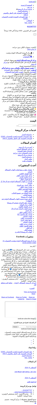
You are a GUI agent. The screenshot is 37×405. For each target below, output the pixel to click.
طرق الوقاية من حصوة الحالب (22, 193)
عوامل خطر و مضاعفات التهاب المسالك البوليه (25, 371)
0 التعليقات (26, 57)
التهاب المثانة (27, 222)
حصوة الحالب (27, 195)
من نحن (29, 7)
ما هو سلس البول (26, 220)
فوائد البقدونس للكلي (25, 189)
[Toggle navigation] (35, 34)
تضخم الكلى (28, 230)
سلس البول (28, 159)
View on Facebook (30, 292)
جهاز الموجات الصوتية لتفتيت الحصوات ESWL (16, 136)
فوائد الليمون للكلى (25, 226)
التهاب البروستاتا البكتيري (23, 232)
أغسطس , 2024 (30, 367)
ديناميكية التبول (23, 11)
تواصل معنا (28, 22)
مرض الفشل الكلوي (25, 207)
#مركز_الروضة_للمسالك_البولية (25, 283)
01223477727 (31, 26)
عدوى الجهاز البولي (25, 177)
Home (30, 38)
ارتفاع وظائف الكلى (25, 212)
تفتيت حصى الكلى (26, 187)
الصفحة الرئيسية (26, 5)
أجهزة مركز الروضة (25, 147)
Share (33, 294)
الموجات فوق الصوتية (25, 151)
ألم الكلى (29, 228)
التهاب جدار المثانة (26, 205)
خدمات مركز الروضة (25, 9)
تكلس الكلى (28, 191)
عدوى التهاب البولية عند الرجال (21, 209)
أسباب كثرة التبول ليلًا (24, 214)
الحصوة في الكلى (26, 218)
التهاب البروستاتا (26, 197)
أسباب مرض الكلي (25, 224)
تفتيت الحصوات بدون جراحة (22, 40)
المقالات (29, 20)
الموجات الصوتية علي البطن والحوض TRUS (17, 138)
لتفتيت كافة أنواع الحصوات (14, 72)
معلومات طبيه (27, 161)
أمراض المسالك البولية (24, 149)
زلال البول (28, 210)
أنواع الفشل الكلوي (25, 174)
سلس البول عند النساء (24, 185)
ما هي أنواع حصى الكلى (24, 175)
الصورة (32, 288)
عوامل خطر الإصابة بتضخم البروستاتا (19, 203)
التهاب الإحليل (27, 216)
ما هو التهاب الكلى (26, 179)
